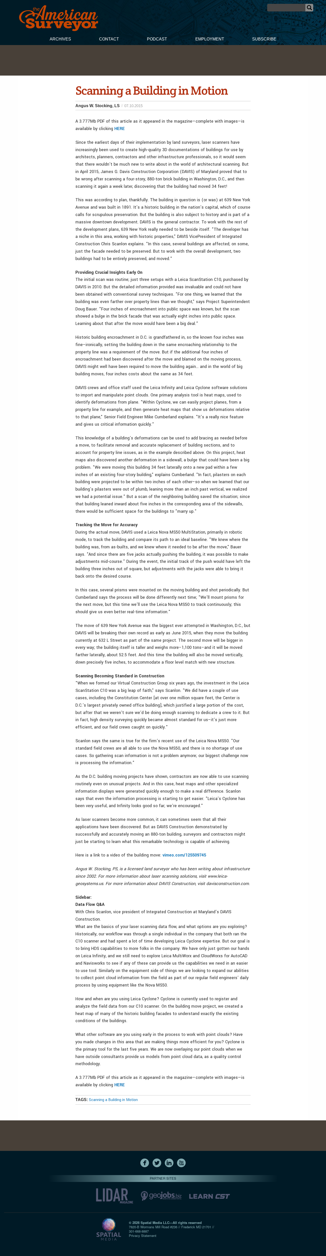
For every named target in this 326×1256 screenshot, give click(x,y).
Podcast (157, 39)
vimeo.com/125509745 (184, 855)
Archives (60, 39)
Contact (109, 39)
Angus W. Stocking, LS (97, 106)
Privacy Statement (142, 1235)
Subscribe (264, 39)
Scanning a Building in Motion (113, 1100)
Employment (209, 39)
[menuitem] (60, 39)
